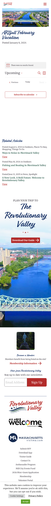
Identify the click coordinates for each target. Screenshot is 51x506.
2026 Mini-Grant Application (25, 472)
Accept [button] (25, 501)
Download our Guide (23, 240)
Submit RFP (25, 449)
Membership (25, 476)
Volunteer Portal (25, 480)
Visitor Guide (25, 456)
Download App (25, 452)
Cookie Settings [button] (16, 496)
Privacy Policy (35, 496)
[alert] (25, 65)
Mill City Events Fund (25, 468)
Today (27, 82)
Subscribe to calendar (24, 94)
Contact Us (25, 460)
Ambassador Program (25, 464)
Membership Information (23, 363)
